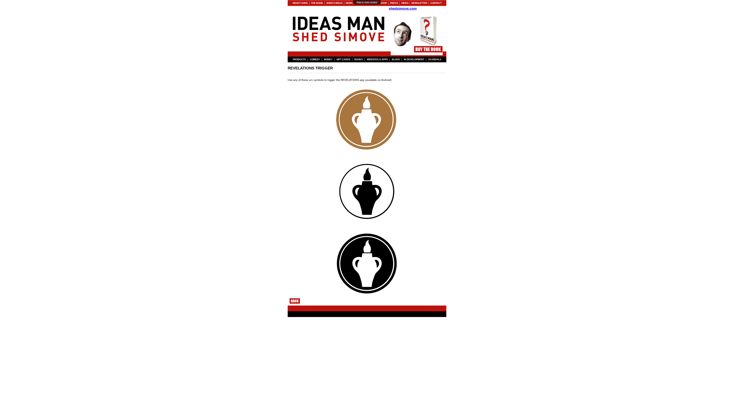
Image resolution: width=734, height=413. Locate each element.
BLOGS (396, 59)
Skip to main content (367, 2)
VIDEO (404, 3)
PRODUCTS (299, 59)
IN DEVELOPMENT (414, 59)
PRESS (394, 3)
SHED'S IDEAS (334, 3)
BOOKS (358, 59)
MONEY (328, 59)
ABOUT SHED (300, 3)
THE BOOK (317, 3)
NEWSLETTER (419, 3)
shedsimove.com (403, 9)
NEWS (349, 3)
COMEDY (315, 59)
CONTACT (436, 3)
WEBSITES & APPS (377, 59)
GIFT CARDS (343, 59)
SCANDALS (434, 59)
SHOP (383, 3)
